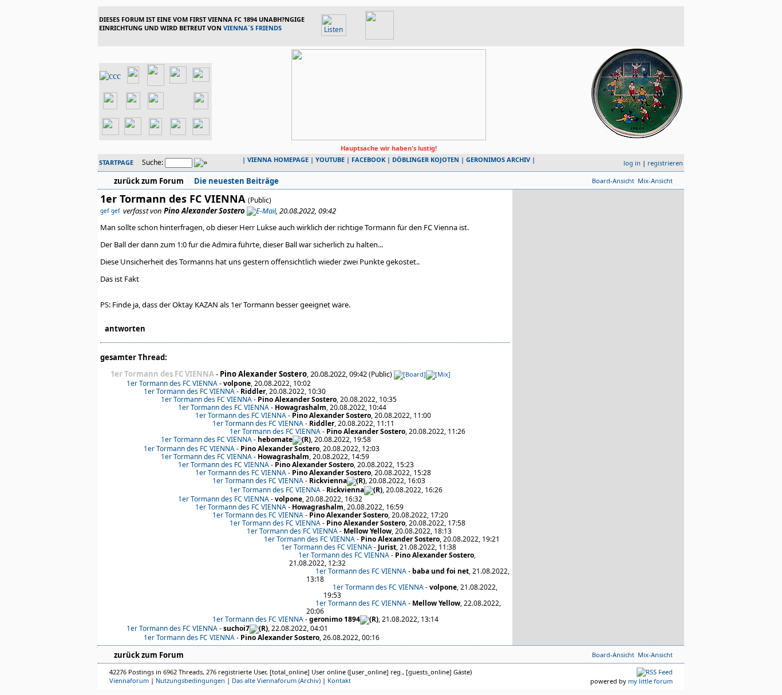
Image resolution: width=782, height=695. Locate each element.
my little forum (650, 681)
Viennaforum (129, 680)
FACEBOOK (368, 159)
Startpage (116, 162)
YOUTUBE (330, 159)
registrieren (665, 163)
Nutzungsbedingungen (190, 680)
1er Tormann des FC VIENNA (172, 383)
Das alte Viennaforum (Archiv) (276, 680)
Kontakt (339, 680)
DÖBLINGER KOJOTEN (425, 159)
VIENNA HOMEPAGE (278, 159)
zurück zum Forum (149, 181)
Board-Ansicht (613, 180)
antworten (125, 328)
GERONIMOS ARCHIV (498, 159)
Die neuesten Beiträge (235, 181)
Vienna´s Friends (252, 27)
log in (632, 163)
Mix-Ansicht (655, 180)
